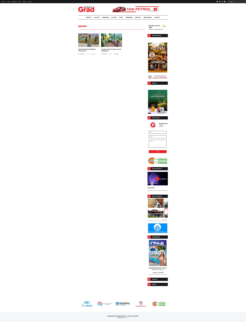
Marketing (14, 1)
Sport (121, 17)
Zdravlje (138, 17)
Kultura (114, 17)
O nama (8, 1)
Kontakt (30, 1)
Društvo (89, 17)
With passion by (123, 317)
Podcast (157, 17)
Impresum (25, 1)
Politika (96, 17)
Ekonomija (105, 17)
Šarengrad (129, 17)
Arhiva (19, 1)
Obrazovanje (147, 17)
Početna (3, 1)
